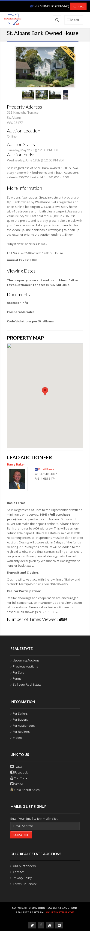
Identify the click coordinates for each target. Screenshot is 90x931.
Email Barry (46, 469)
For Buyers (20, 719)
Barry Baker (16, 464)
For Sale (18, 672)
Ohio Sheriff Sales (27, 790)
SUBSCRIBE (21, 835)
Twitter (19, 766)
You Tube (20, 778)
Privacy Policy (22, 878)
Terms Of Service (25, 884)
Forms (17, 678)
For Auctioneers (24, 725)
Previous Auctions (25, 666)
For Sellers (20, 713)
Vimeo (18, 784)
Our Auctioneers (24, 866)
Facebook (21, 772)
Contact (18, 872)
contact (78, 6)
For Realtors (21, 731)
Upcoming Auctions (26, 660)
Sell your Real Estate (27, 684)
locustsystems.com (59, 912)
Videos (18, 737)
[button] (45, 391)
